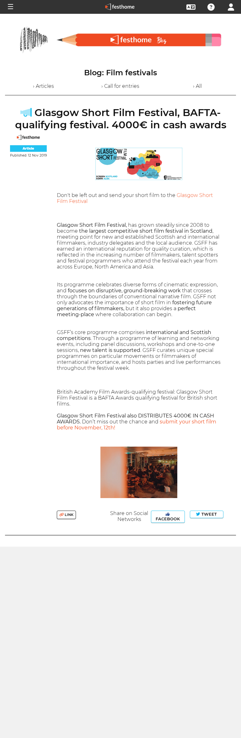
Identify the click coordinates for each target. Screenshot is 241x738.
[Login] (231, 6)
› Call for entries (120, 86)
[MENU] (10, 7)
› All (197, 86)
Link (68, 514)
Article (28, 148)
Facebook (167, 519)
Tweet (208, 514)
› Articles (43, 86)
